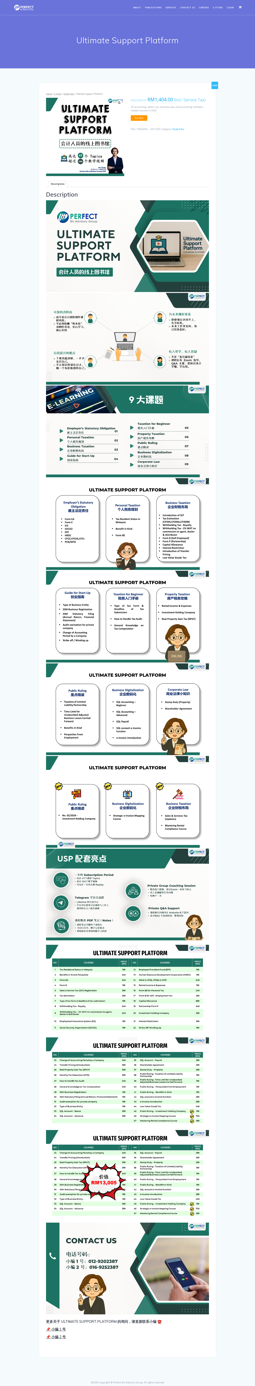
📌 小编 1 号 (56, 1329)
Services (171, 7)
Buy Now (139, 118)
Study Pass (68, 93)
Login (230, 7)
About (137, 7)
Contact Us (187, 7)
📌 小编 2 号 (56, 1337)
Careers (204, 7)
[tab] (57, 184)
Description (57, 184)
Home (49, 93)
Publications (153, 7)
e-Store (218, 7)
